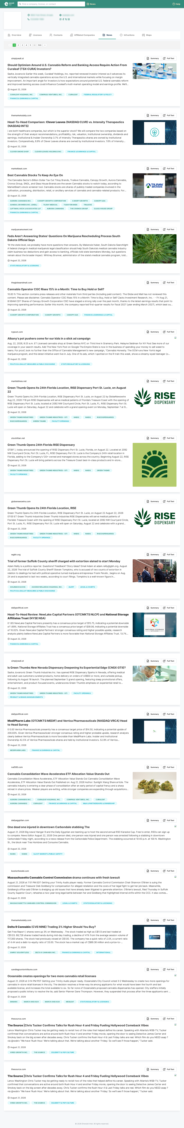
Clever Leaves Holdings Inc (48, 152)
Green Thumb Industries (21, 417)
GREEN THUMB (39, 421)
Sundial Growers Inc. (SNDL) (23, 205)
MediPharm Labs (18, 750)
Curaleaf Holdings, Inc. (21, 95)
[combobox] (51, 4)
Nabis (76, 417)
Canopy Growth (80, 201)
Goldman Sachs (17, 587)
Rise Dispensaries (105, 417)
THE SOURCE (39, 1052)
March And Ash (31, 1002)
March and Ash (52, 1002)
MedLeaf (70, 1002)
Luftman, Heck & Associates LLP (25, 209)
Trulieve (88, 205)
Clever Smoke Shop (19, 152)
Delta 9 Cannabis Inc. (45, 952)
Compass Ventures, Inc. (50, 95)
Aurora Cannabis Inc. (20, 201)
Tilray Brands (70, 205)
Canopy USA (100, 201)
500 (39, 45)
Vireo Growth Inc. (19, 1052)
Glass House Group (103, 209)
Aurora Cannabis (55, 209)
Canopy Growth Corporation (51, 201)
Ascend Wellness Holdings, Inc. (47, 587)
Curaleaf (73, 95)
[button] (176, 4)
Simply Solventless (19, 952)
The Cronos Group (79, 209)
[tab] (14, 35)
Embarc (14, 1002)
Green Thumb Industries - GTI (53, 417)
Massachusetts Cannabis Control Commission (33, 903)
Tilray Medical (50, 205)
